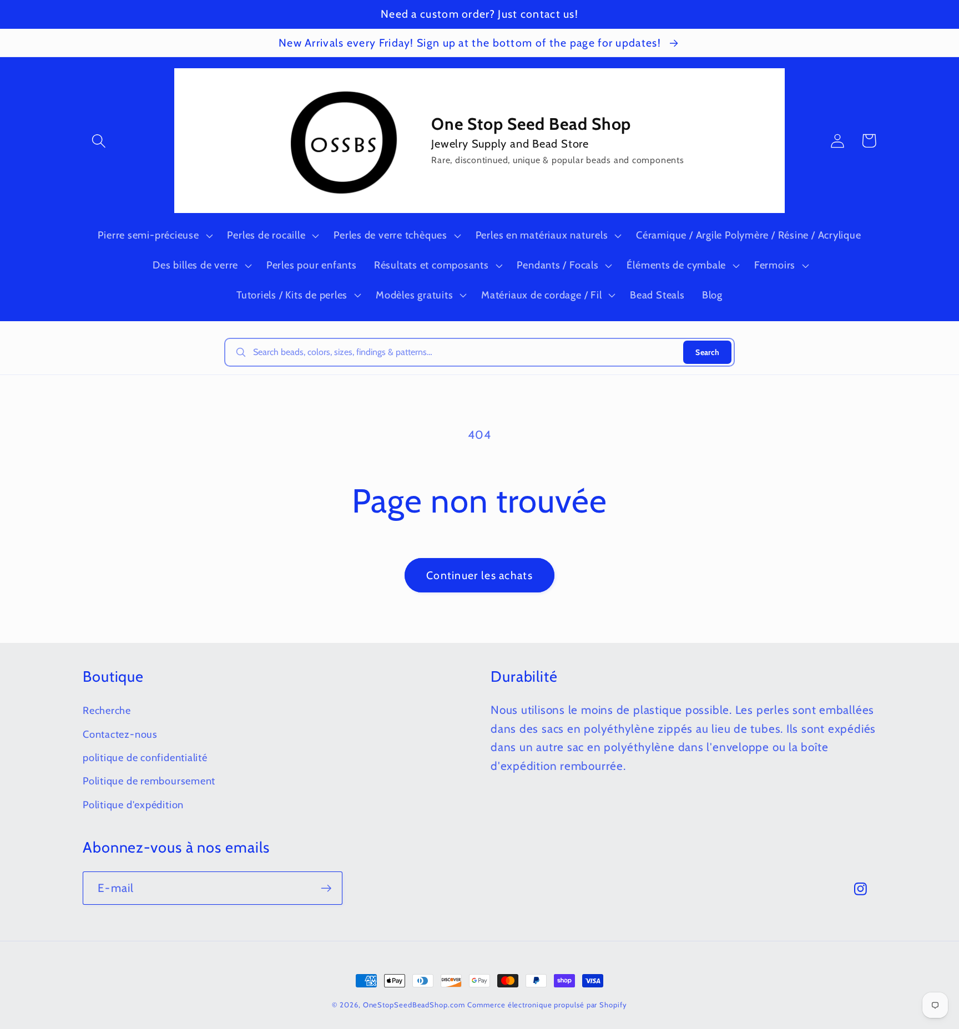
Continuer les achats (479, 575)
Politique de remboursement (149, 780)
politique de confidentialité (145, 757)
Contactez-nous (120, 734)
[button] (98, 140)
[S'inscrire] (326, 888)
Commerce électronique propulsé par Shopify (547, 1004)
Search (707, 352)
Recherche (107, 710)
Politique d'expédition (133, 804)
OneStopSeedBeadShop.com (414, 1004)
